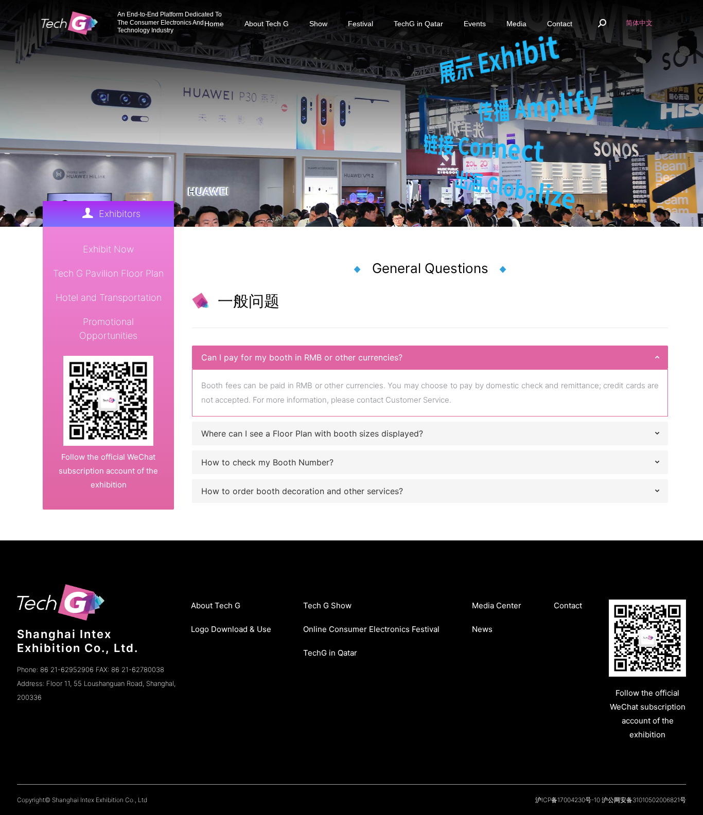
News (482, 629)
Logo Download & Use (231, 629)
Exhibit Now (108, 249)
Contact (568, 605)
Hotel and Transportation (109, 297)
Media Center (496, 605)
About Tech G (215, 605)
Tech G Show (327, 605)
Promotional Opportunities (108, 328)
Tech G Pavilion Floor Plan (108, 273)
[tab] (430, 357)
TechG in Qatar (330, 653)
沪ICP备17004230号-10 (567, 800)
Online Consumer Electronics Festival (371, 629)
